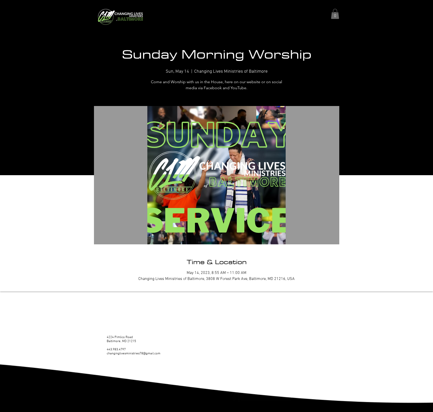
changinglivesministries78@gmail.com (133, 354)
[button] (335, 14)
